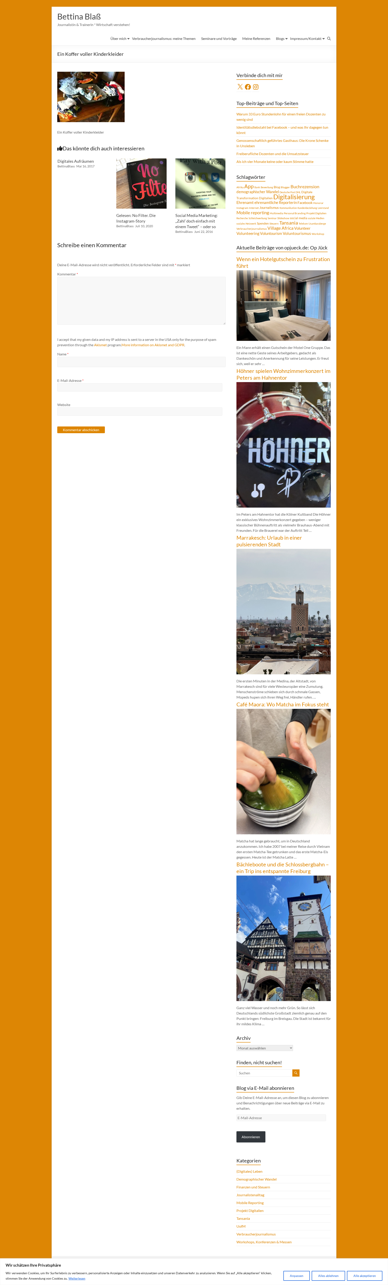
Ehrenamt (245, 202)
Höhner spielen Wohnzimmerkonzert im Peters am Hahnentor (283, 374)
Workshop (318, 234)
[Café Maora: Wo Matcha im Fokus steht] (283, 711)
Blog (277, 187)
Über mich (118, 38)
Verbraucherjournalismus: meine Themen (164, 38)
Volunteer (302, 228)
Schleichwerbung (258, 218)
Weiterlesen (76, 1278)
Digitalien (266, 198)
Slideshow (283, 218)
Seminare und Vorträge (219, 38)
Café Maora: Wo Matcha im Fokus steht (282, 704)
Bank (257, 187)
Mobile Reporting (250, 1203)
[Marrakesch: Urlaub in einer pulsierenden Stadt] (283, 551)
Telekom (303, 223)
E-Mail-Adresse (70, 380)
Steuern (274, 223)
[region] (194, 1271)
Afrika (240, 187)
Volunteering (247, 233)
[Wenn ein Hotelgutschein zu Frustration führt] (283, 272)
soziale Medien (316, 218)
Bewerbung (267, 187)
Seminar (272, 218)
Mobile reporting (252, 212)
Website (63, 404)
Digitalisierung (294, 197)
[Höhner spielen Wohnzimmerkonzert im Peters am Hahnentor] (283, 384)
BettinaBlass (66, 166)
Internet (254, 208)
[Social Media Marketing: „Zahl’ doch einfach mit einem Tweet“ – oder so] (200, 160)
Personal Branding (295, 213)
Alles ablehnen (328, 1276)
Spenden (263, 223)
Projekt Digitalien (316, 213)
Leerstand (323, 207)
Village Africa (280, 228)
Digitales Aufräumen (75, 161)
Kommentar (67, 274)
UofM (241, 1226)
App (249, 186)
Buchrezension (305, 186)
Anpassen (296, 1276)
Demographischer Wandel (256, 1179)
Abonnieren (251, 1137)
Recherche (242, 218)
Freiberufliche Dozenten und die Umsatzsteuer (272, 153)
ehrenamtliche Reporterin (275, 202)
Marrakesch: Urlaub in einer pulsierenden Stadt (269, 540)
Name (62, 354)
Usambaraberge (317, 223)
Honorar (318, 203)
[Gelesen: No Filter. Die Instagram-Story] (141, 160)
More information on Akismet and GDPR (152, 345)
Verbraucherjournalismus (251, 228)
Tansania (288, 223)
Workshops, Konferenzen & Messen (264, 1242)
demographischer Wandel (257, 191)
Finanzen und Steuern (253, 1187)
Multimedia (276, 213)
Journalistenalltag (250, 1195)
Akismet (100, 345)
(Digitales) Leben (249, 1171)
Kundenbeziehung (307, 207)
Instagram (242, 208)
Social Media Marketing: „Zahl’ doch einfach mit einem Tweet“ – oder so (196, 221)
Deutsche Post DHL (290, 192)
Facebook (305, 202)
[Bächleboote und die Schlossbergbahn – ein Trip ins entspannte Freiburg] (283, 878)
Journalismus (269, 208)
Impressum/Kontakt (306, 38)
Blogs (280, 38)
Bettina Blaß (79, 16)
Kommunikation (288, 207)
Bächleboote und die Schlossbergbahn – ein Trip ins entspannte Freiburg (282, 867)
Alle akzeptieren (364, 1276)
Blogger (285, 187)
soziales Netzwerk (246, 223)
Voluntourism (271, 233)
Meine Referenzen (256, 38)
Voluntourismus (297, 233)
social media (298, 218)
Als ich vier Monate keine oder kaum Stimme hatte (274, 161)
